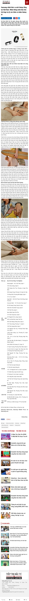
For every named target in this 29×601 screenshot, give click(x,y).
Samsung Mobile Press (19, 409)
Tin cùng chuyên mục (8, 431)
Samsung (17, 423)
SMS (12, 599)
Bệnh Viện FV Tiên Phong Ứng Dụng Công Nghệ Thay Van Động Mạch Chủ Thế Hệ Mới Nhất (19, 535)
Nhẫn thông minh (5, 425)
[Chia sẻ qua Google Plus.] (9, 419)
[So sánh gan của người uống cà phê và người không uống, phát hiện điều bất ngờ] (5, 471)
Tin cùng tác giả (21, 431)
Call (4, 599)
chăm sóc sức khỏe (10, 423)
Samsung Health (5, 427)
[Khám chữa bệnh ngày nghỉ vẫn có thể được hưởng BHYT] (5, 489)
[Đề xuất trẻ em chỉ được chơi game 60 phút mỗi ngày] (5, 463)
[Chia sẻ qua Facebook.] (3, 419)
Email (19, 599)
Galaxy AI (11, 425)
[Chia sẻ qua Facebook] (14, 18)
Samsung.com (4, 411)
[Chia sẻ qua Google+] (17, 18)
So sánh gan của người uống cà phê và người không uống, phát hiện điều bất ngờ (19, 471)
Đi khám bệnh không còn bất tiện (18, 540)
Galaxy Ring (23, 423)
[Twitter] (19, 18)
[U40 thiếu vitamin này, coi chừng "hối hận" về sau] (5, 515)
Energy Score (17, 425)
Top (26, 599)
